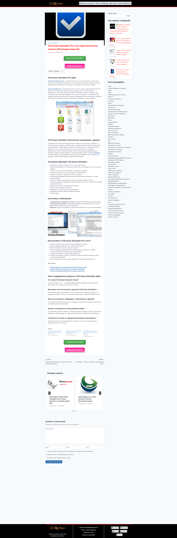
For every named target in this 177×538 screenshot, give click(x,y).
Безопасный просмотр (114, 109)
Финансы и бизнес (113, 217)
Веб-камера (111, 118)
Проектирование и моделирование (117, 183)
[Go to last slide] (49, 393)
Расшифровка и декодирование (116, 185)
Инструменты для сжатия (115, 149)
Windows (128, 3)
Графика (110, 124)
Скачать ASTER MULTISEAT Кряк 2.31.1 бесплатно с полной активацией (123, 52)
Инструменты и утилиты (114, 151)
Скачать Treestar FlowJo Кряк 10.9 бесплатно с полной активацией (122, 62)
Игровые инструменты (114, 143)
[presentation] (60, 385)
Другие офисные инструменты (116, 134)
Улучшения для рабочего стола (116, 204)
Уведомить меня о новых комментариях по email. (60, 454)
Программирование (113, 181)
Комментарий (50, 428)
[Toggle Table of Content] (61, 71)
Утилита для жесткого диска (115, 210)
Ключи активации (113, 156)
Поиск (128, 16)
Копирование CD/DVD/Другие (116, 160)
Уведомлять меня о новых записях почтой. (58, 457)
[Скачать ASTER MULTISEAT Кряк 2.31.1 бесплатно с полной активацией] (112, 52)
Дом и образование (53, 43)
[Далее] (100, 393)
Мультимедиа (112, 164)
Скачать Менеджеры (103, 3)
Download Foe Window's (75, 58)
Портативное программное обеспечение (119, 179)
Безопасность (112, 107)
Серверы (110, 189)
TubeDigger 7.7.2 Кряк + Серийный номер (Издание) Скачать (90, 361)
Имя (47, 447)
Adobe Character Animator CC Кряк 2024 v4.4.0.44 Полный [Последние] (59, 361)
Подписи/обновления (114, 177)
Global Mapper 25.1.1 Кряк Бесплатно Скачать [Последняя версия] (90, 332)
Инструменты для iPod (114, 145)
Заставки (110, 137)
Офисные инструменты (88, 3)
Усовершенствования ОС (115, 208)
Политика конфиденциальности (88, 527)
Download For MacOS (74, 66)
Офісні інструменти (113, 174)
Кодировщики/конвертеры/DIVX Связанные (119, 158)
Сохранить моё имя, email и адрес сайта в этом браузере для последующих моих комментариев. (70, 451)
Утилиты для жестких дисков (116, 212)
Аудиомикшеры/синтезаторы (116, 105)
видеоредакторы (112, 122)
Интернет (110, 153)
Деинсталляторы (112, 130)
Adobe (121, 3)
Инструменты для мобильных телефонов (119, 147)
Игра (109, 141)
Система (110, 196)
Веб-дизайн (111, 116)
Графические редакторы (114, 128)
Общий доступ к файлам (115, 170)
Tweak (109, 92)
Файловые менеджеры (114, 215)
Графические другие (113, 126)
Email (68, 447)
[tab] (72, 411)
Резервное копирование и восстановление (119, 187)
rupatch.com (52, 52)
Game (109, 90)
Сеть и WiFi (111, 193)
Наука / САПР (111, 168)
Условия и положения (88, 535)
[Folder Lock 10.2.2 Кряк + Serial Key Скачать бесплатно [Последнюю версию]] (112, 71)
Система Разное (112, 198)
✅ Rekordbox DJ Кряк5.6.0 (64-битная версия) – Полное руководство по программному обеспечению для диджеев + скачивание (120, 29)
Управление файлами (114, 206)
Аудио (109, 103)
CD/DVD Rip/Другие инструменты (117, 88)
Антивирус (114, 3)
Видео (109, 120)
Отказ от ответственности (88, 530)
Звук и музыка (112, 139)
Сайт (87, 447)
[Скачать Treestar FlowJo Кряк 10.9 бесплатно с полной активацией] (112, 61)
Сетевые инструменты (114, 191)
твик (109, 202)
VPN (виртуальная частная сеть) (117, 94)
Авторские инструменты (114, 99)
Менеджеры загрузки (113, 162)
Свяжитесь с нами (88, 532)
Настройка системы (113, 166)
